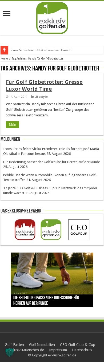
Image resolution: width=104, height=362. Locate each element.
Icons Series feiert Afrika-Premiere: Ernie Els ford (45, 50)
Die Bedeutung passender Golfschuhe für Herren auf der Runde (51, 162)
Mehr (12, 125)
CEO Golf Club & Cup (77, 345)
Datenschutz (82, 350)
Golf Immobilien (42, 345)
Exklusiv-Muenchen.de (25, 350)
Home (4, 58)
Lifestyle (41, 97)
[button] (9, 352)
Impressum (58, 350)
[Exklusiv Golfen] (52, 17)
